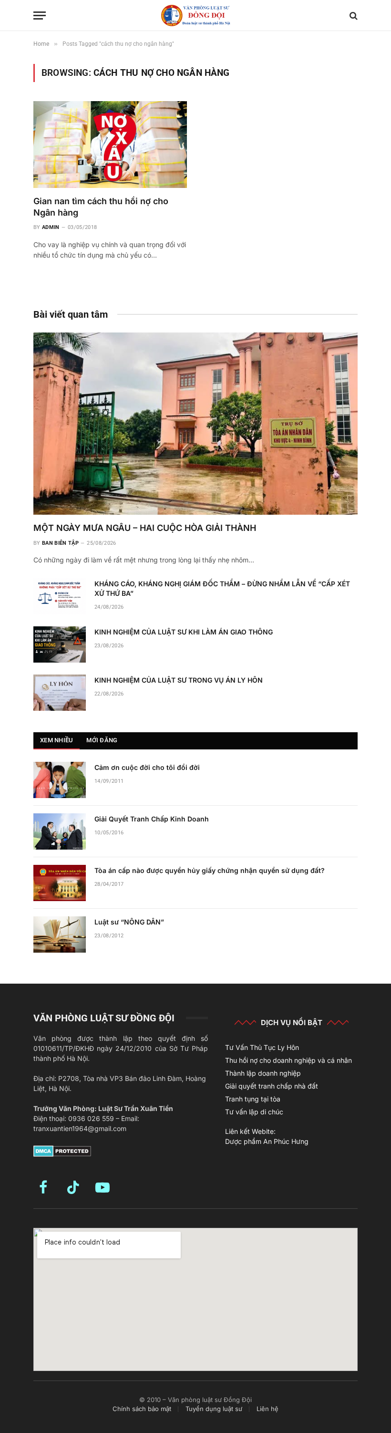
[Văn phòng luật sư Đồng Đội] (195, 15)
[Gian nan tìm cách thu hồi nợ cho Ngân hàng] (110, 144)
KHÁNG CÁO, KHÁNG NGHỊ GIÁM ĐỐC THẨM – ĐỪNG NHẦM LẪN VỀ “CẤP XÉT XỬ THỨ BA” (222, 588)
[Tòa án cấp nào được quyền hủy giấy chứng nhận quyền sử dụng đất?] (59, 883)
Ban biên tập (60, 543)
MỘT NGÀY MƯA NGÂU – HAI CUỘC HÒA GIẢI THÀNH (144, 528)
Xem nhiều (56, 740)
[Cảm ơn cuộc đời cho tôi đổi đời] (59, 780)
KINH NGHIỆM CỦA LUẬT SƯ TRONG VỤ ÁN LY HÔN (178, 680)
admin (51, 227)
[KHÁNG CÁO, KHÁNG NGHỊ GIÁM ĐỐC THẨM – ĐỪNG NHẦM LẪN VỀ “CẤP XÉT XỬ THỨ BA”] (59, 596)
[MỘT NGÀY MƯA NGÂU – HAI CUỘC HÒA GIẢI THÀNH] (195, 423)
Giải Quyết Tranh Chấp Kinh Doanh (151, 819)
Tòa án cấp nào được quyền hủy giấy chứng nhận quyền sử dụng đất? (209, 870)
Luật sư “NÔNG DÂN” (129, 922)
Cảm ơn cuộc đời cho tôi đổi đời (147, 767)
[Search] (353, 15)
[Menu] (39, 15)
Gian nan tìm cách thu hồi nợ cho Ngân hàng (100, 207)
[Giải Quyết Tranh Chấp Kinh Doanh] (59, 831)
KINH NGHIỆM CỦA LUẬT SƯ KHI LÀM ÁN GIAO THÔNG (183, 632)
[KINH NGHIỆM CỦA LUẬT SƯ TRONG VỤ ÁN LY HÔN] (59, 693)
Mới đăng (101, 740)
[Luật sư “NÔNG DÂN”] (59, 934)
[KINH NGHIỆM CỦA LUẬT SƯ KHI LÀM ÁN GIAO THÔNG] (59, 644)
